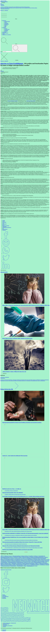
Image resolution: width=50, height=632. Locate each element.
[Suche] (19, 48)
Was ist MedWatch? (5, 596)
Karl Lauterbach (41, 560)
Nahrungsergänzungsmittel (6, 564)
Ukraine (5, 22)
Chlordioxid (6, 558)
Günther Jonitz (24, 79)
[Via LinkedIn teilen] (9, 268)
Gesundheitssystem (24, 84)
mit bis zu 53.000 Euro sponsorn (13, 100)
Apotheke (31, 556)
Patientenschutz (20, 564)
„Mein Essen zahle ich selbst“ (30, 100)
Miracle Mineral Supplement (28, 563)
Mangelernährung (38, 562)
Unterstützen (4, 595)
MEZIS (24, 102)
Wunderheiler (13, 565)
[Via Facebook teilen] (9, 238)
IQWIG (23, 560)
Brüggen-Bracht (26, 557)
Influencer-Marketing (16, 560)
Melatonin (19, 563)
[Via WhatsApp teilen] (9, 253)
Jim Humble (34, 560)
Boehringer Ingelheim (24, 99)
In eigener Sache (6, 29)
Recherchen (4, 20)
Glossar (3, 33)
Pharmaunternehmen (24, 90)
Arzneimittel (6, 23)
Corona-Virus (18, 558)
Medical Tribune (24, 107)
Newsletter (6, 31)
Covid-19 (24, 558)
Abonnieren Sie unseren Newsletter (5, 569)
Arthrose (36, 556)
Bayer (25, 94)
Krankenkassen (24, 204)
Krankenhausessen (12, 562)
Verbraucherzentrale (5, 565)
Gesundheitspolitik (9, 559)
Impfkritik (4, 560)
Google (25, 559)
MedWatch (4, 27)
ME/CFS (45, 562)
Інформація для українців (6, 34)
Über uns (5, 28)
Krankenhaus (5, 562)
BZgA (46, 557)
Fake (39, 558)
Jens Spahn (28, 560)
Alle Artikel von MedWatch (4, 377)
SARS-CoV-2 (27, 564)
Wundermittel (20, 565)
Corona (12, 558)
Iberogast (44, 559)
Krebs (26, 562)
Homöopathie (38, 559)
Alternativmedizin (7, 21)
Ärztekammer (30, 565)
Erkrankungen (6, 24)
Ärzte (25, 565)
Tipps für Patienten (5, 32)
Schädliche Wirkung (35, 564)
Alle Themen (35, 565)
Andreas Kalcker (25, 556)
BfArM (17, 557)
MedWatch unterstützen (4, 1)
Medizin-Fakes (8, 563)
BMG (21, 557)
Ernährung (30, 558)
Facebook (35, 558)
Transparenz (6, 30)
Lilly (24, 97)
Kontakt (3, 594)
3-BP (2, 556)
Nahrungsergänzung (43, 563)
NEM (14, 564)
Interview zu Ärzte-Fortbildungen (11, 63)
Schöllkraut (43, 564)
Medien (2, 563)
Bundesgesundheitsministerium (37, 557)
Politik (5, 26)
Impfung (9, 560)
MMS (37, 563)
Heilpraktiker (31, 559)
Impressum (4, 630)
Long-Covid (31, 562)
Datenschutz (4, 629)
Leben (5, 25)
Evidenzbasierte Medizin (24, 187)
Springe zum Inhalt (3, 0)
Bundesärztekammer (24, 147)
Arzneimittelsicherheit (5, 557)
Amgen (30, 95)
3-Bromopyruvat (8, 556)
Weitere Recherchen (6, 389)
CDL (1, 558)
